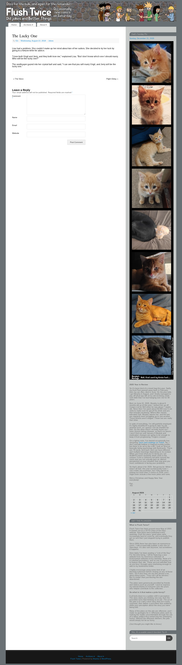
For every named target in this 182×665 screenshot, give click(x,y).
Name (14, 117)
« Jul (133, 513)
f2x (17, 41)
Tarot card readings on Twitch (151, 442)
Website (15, 133)
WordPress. (107, 659)
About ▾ (43, 25)
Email (14, 125)
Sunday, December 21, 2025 (142, 38)
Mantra (96, 659)
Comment (15, 97)
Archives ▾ (28, 25)
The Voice (18, 79)
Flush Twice (75, 659)
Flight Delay (112, 79)
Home (14, 25)
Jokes (50, 41)
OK (168, 638)
